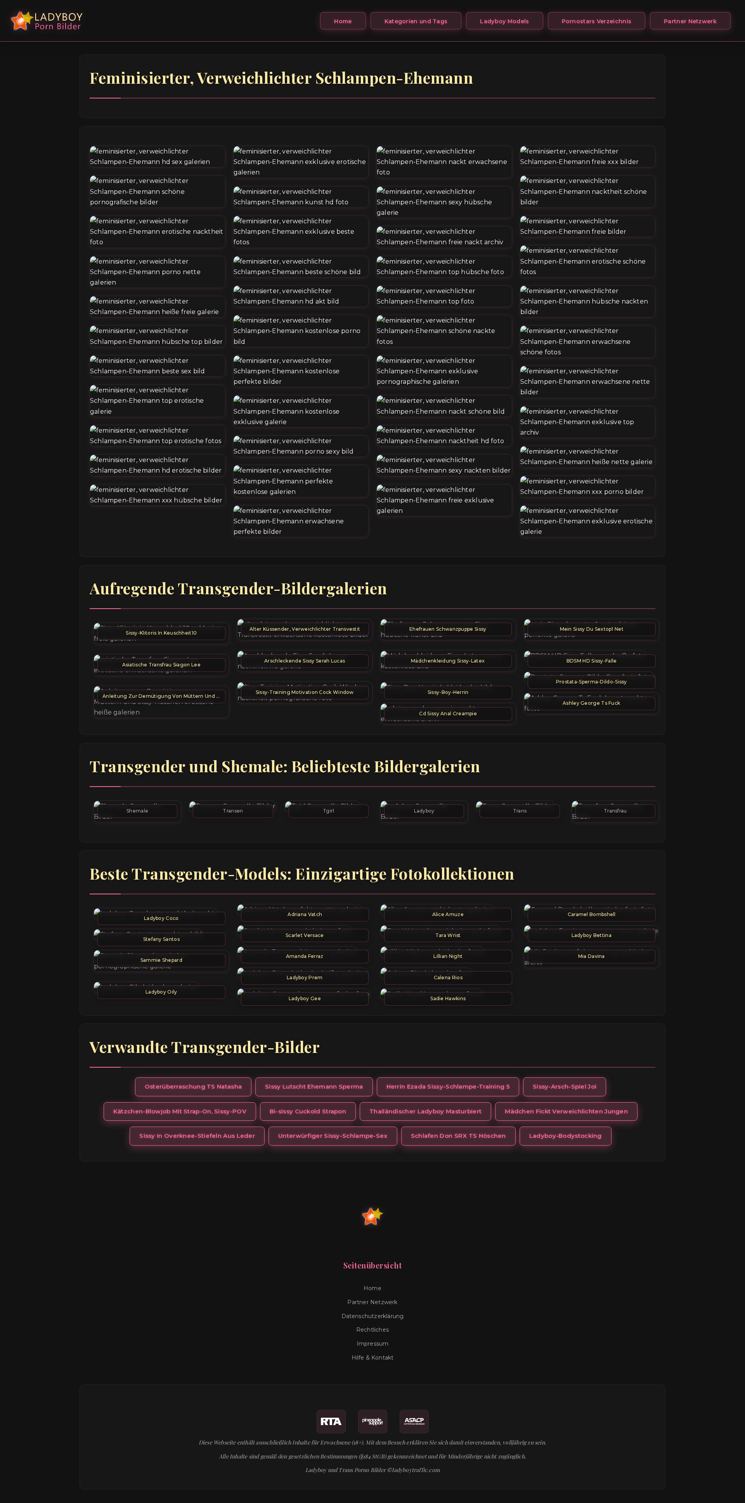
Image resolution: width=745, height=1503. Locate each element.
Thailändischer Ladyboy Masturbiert (425, 1111)
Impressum (373, 1343)
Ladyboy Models (504, 21)
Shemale (137, 811)
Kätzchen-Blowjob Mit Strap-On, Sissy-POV (179, 1111)
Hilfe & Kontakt (373, 1357)
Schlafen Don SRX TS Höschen (458, 1135)
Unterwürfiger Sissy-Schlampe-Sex (333, 1135)
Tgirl (328, 811)
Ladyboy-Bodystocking (565, 1135)
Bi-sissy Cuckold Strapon (308, 1111)
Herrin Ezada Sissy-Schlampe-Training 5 (447, 1086)
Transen (233, 811)
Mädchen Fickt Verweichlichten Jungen (566, 1111)
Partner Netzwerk (690, 21)
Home (343, 21)
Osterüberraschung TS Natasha (193, 1086)
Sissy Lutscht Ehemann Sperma (314, 1086)
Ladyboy (424, 811)
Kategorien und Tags (416, 21)
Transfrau (615, 811)
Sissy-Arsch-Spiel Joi (564, 1086)
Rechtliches (372, 1329)
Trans (520, 811)
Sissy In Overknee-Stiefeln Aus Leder (197, 1135)
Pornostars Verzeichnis (597, 21)
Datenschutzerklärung (372, 1316)
